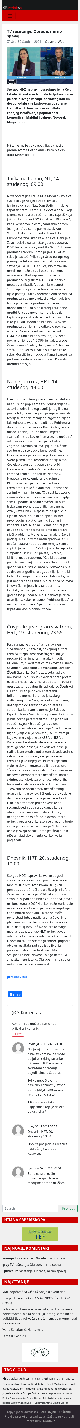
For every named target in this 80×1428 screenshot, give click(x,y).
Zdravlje (30, 1398)
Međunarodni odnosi (56, 1388)
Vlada (19, 1393)
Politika (35, 1379)
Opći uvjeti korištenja (55, 1412)
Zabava (14, 1403)
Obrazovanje (65, 1398)
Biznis (5, 1388)
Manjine (5, 1398)
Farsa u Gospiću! (14, 1336)
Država (24, 1379)
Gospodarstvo (10, 1384)
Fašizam (36, 1393)
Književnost (68, 1384)
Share (16, 994)
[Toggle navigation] (10, 16)
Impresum (33, 1421)
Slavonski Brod (28, 1384)
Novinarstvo (21, 1398)
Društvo (47, 1379)
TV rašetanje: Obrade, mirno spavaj (40, 1258)
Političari (69, 1379)
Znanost (30, 1403)
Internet (48, 1403)
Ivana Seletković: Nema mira (23, 1329)
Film (43, 1393)
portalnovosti (17, 977)
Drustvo (56, 1403)
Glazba (69, 1393)
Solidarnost (40, 1403)
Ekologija (6, 1403)
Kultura (41, 1384)
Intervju (49, 1393)
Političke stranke (33, 1388)
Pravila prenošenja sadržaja (24, 1416)
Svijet (50, 1384)
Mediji (57, 1384)
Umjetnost (21, 1403)
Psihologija (48, 1398)
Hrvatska (10, 1378)
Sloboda (64, 1403)
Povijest (58, 1379)
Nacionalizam (59, 1393)
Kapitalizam (16, 1388)
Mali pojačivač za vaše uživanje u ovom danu (34, 1292)
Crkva (12, 1398)
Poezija (56, 1398)
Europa (27, 1393)
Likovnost (38, 1398)
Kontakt (49, 1421)
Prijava (18, 1034)
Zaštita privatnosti (60, 1416)
